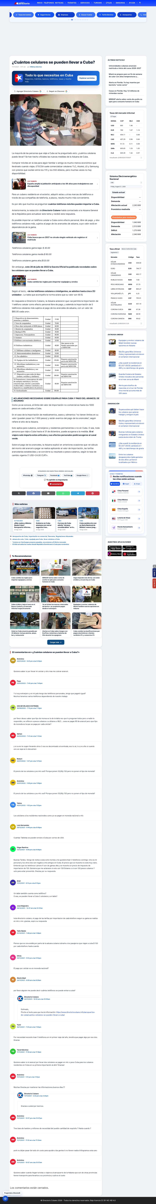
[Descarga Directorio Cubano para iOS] (115, 549)
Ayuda (132, 3)
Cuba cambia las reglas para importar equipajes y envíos (21, 579)
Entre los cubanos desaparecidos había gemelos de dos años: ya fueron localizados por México (131, 458)
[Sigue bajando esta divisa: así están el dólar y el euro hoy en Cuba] (86, 567)
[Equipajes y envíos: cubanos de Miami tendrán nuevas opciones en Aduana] (86, 594)
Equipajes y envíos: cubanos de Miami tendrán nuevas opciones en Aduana (86, 606)
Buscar (140, 3)
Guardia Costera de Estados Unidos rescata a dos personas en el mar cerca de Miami (131, 376)
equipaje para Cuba (36, 539)
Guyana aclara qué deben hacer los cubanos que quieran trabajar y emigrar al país (131, 412)
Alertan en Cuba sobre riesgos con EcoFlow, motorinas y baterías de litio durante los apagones (54, 633)
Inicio (39, 3)
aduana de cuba (18, 539)
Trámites (71, 3)
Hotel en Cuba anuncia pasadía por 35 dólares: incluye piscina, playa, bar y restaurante (24, 633)
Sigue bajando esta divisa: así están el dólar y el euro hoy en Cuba (86, 579)
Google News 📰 (82, 475)
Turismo (98, 3)
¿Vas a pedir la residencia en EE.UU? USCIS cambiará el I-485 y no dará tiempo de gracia (131, 365)
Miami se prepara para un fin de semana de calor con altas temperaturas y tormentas (125, 75)
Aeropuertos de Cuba (20, 536)
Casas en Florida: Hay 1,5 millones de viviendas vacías (124, 92)
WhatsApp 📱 (28, 475)
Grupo (138, 484)
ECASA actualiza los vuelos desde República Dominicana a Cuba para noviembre (40, 544)
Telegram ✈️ (41, 475)
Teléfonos (49, 3)
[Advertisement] (78, 39)
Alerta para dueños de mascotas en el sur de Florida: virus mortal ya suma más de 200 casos (131, 389)
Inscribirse (116, 484)
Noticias (59, 3)
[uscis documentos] (113, 364)
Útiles (109, 3)
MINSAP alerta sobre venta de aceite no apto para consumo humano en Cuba (53, 580)
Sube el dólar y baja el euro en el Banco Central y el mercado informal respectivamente (23, 606)
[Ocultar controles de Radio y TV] (154, 566)
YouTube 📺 (68, 475)
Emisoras (120, 3)
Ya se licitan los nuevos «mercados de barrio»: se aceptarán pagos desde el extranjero (55, 606)
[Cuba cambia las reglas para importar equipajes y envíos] (24, 567)
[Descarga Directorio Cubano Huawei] (129, 555)
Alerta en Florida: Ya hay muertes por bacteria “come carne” (124, 83)
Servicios (85, 3)
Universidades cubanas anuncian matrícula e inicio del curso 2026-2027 (125, 67)
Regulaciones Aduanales (64, 536)
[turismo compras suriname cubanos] (113, 410)
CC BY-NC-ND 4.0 (108, 1200)
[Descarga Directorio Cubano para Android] (129, 549)
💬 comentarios (56, 484)
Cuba (26, 539)
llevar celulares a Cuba (52, 539)
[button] (154, 572)
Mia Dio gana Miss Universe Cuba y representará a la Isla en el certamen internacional (131, 354)
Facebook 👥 (54, 475)
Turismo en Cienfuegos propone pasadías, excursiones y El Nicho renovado (39, 542)
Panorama (51, 536)
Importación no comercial (38, 536)
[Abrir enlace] (113, 341)
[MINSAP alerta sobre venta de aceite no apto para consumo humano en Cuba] (55, 567)
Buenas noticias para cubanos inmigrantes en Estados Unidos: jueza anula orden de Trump (131, 434)
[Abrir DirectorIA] (5, 1198)
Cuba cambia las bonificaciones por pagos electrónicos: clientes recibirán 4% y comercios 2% (86, 633)
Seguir (127, 484)
